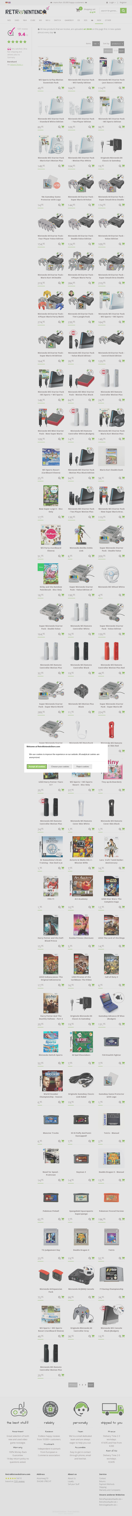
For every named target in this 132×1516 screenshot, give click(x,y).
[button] (37, 766)
